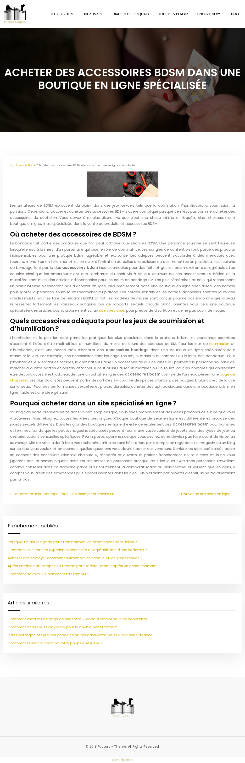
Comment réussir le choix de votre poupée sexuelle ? (55, 643)
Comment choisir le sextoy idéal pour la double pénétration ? (62, 627)
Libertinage (93, 14)
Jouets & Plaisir (173, 14)
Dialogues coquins (131, 14)
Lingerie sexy (208, 14)
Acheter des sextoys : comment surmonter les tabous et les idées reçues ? (75, 557)
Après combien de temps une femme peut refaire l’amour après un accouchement (82, 565)
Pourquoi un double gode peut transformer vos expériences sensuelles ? (72, 541)
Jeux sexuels (61, 14)
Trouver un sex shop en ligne (205, 493)
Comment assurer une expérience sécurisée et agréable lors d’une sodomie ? (77, 549)
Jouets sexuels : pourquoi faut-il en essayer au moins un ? (65, 493)
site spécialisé (111, 310)
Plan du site (122, 759)
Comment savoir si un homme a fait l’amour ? (48, 573)
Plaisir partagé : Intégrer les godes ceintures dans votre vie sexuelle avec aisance (80, 634)
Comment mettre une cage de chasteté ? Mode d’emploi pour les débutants (77, 618)
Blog (234, 14)
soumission (219, 343)
